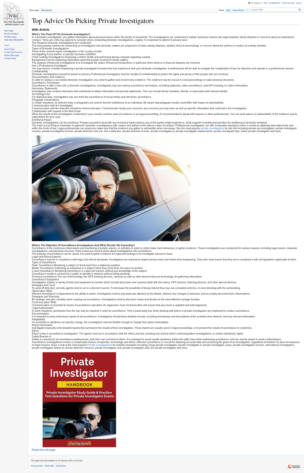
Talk (265, 3)
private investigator (211, 128)
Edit (228, 10)
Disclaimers (61, 466)
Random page (10, 37)
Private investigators (98, 345)
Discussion (46, 10)
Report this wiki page (43, 449)
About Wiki (49, 466)
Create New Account (13, 52)
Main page (34, 10)
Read (221, 10)
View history (238, 10)
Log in (298, 3)
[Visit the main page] (14, 12)
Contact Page (10, 58)
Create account (288, 3)
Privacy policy (37, 466)
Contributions (274, 3)
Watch (247, 9)
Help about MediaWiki (13, 40)
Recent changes (11, 34)
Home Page (9, 49)
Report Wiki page (11, 55)
